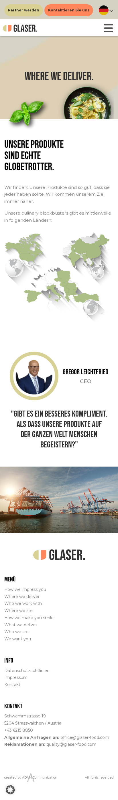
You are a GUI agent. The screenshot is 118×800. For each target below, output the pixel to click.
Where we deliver (22, 596)
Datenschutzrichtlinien (27, 670)
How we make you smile (29, 617)
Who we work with (23, 603)
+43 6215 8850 (18, 730)
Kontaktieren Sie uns (68, 10)
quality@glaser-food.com (71, 744)
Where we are (18, 610)
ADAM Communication (39, 777)
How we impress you (25, 589)
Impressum (15, 677)
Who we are (16, 631)
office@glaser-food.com (84, 737)
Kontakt (12, 684)
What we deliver (20, 624)
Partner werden (23, 10)
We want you (17, 638)
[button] (10, 789)
